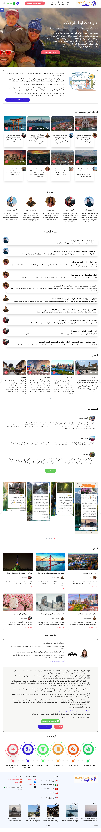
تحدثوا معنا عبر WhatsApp (49, 721)
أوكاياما (38, 804)
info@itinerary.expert (14, 779)
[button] (2, 10)
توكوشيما (75, 804)
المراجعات (53, 4)
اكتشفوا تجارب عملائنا (50, 52)
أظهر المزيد (50, 470)
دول (59, 4)
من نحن (68, 4)
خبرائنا (63, 4)
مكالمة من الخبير (43, 726)
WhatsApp (17, 782)
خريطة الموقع (48, 825)
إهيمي (19, 804)
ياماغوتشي (56, 804)
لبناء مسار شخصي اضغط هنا (34, 3)
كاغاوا (95, 804)
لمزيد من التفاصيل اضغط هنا (17, 99)
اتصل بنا (57, 726)
